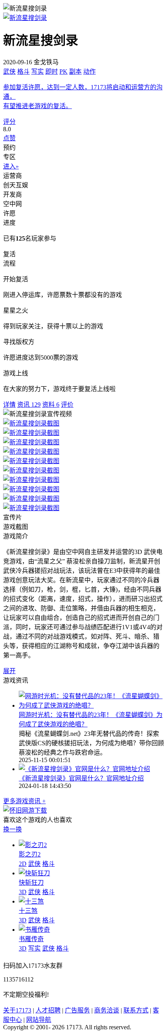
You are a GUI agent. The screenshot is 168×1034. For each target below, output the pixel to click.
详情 (9, 404)
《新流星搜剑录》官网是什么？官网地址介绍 (81, 778)
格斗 (23, 71)
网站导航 (38, 1019)
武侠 (9, 71)
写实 (37, 71)
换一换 (12, 829)
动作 (89, 71)
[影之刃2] (33, 845)
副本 (75, 71)
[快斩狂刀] (34, 873)
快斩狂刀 (31, 882)
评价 (67, 404)
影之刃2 (30, 854)
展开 (9, 671)
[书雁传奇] (34, 929)
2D (23, 863)
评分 (9, 121)
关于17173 (17, 1010)
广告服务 (77, 1010)
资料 (50, 404)
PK (63, 71)
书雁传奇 (31, 939)
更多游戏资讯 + (24, 801)
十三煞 (28, 910)
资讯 (29, 404)
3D (23, 892)
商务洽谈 (106, 1010)
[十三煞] (31, 901)
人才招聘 (48, 1010)
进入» (11, 166)
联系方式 (135, 1010)
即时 (51, 71)
